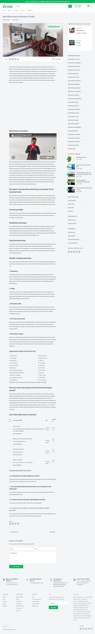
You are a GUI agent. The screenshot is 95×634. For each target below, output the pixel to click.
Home (4, 10)
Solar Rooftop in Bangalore (74, 84)
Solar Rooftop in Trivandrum (74, 80)
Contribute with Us (72, 223)
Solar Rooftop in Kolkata (73, 95)
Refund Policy (35, 601)
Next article (52, 532)
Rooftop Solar (35, 603)
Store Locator (19, 597)
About (17, 599)
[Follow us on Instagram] (74, 252)
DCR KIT (30, 10)
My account (78, 7)
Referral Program (72, 220)
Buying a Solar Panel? (81, 157)
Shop (9, 10)
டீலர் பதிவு (78, 42)
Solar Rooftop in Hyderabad (74, 87)
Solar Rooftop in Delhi (73, 130)
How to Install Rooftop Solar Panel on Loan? (84, 188)
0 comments (58, 59)
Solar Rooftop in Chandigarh (74, 62)
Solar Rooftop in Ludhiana (74, 138)
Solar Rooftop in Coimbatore (74, 91)
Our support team (36, 599)
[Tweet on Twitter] (15, 59)
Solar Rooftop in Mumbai (73, 113)
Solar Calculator (71, 235)
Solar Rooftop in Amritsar (74, 141)
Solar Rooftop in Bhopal (73, 120)
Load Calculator (71, 232)
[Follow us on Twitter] (71, 252)
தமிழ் (5, 626)
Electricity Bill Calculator (73, 239)
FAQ (33, 597)
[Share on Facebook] (10, 59)
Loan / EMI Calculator (73, 243)
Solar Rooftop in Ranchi (73, 105)
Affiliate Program (20, 606)
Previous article (14, 532)
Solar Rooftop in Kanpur (73, 73)
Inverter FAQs (71, 204)
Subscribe (53, 607)
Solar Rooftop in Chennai (73, 77)
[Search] (70, 6)
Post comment (16, 566)
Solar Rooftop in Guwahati (74, 109)
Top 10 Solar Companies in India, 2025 (83, 165)
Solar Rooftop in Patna (73, 102)
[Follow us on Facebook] (69, 252)
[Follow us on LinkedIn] (79, 252)
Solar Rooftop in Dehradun (74, 66)
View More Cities (71, 148)
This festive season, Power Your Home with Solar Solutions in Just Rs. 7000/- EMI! (84, 173)
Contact (16, 10)
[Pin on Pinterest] (12, 59)
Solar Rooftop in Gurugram (74, 70)
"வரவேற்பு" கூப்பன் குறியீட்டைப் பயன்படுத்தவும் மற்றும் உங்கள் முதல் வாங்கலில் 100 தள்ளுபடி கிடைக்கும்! (47, 1)
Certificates (19, 601)
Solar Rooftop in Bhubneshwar (75, 98)
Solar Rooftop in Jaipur (73, 116)
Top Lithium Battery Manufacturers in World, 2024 (83, 181)
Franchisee (19, 603)
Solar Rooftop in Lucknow (74, 59)
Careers (18, 610)
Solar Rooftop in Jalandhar (74, 134)
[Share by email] (18, 59)
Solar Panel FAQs (72, 200)
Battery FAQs (71, 207)
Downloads (19, 608)
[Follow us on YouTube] (77, 252)
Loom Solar (78, 28)
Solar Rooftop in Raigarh (73, 123)
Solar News (70, 211)
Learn (22, 10)
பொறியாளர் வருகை (80, 30)
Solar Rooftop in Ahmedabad (74, 127)
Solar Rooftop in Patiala (73, 145)
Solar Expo (35, 606)
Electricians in (37, 200)
